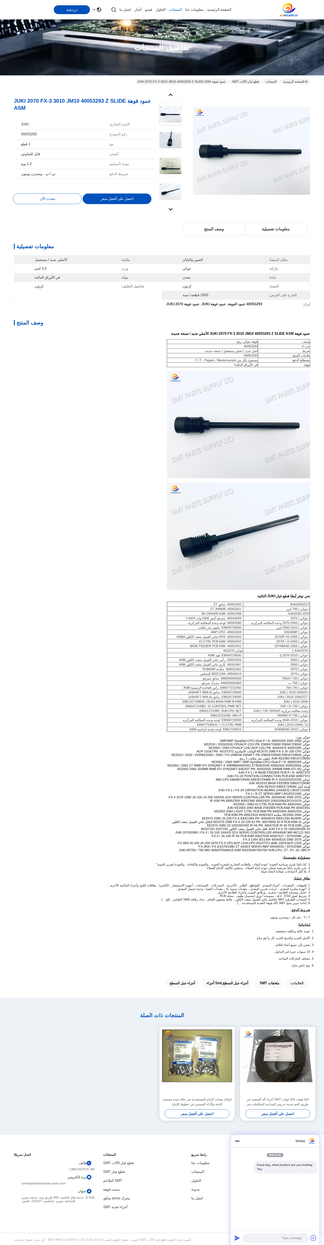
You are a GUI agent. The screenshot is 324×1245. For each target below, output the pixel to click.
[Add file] (313, 1238)
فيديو (148, 9)
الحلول (161, 9)
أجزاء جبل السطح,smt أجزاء (227, 983)
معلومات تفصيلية (276, 229)
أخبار (138, 9)
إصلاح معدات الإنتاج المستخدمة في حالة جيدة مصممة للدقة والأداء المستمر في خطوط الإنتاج (197, 1102)
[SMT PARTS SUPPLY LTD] (288, 9)
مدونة (195, 1189)
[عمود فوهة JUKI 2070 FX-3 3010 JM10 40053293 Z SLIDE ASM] (251, 150)
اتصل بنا (125, 9)
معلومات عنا (194, 9)
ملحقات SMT (269, 983)
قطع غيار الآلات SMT (245, 81)
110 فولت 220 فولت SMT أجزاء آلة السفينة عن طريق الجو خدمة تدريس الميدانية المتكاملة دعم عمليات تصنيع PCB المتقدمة (278, 1102)
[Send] (237, 1238)
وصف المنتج (214, 229)
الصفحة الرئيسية (219, 9)
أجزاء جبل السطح (182, 983)
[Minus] (237, 1141)
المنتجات (175, 9)
